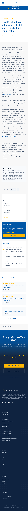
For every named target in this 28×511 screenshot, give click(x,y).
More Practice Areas (6, 440)
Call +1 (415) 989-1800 (14, 371)
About (3, 448)
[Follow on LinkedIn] (9, 402)
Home (3, 12)
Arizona (3, 483)
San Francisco (5, 471)
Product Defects (6, 212)
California (4, 476)
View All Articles (13, 318)
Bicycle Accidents (7, 207)
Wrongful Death (6, 203)
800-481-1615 (5, 136)
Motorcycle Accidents (6, 431)
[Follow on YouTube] (12, 402)
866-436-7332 (7, 94)
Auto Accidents (6, 205)
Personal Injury (6, 200)
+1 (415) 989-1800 (9, 232)
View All (5, 217)
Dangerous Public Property (7, 421)
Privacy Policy (6, 507)
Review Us (4, 462)
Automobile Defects (7, 18)
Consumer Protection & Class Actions (10, 438)
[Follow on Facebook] (3, 402)
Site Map (14, 508)
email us (13, 136)
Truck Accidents (5, 428)
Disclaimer (22, 507)
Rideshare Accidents (6, 435)
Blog (6, 12)
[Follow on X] (6, 402)
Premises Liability (6, 210)
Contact (3, 464)
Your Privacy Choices (14, 507)
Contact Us (14, 235)
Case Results (4, 452)
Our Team (4, 450)
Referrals (3, 459)
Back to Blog (7, 326)
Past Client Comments (7, 455)
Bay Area (4, 474)
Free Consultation (14, 365)
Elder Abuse (5, 215)
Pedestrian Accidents (6, 433)
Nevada (3, 481)
